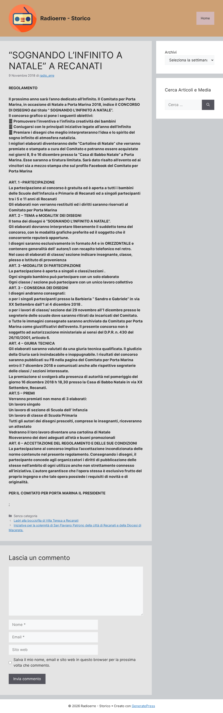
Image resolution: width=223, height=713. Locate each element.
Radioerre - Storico (65, 18)
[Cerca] (208, 105)
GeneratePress (143, 706)
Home (205, 18)
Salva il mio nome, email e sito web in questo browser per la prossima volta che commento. (75, 662)
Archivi (171, 52)
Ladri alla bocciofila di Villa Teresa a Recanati (46, 520)
